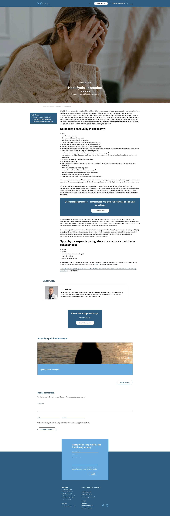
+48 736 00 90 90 (85, 318)
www (96, 264)
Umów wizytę (101, 3)
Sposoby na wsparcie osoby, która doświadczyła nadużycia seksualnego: (43, 120)
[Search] (89, 3)
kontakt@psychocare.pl (88, 497)
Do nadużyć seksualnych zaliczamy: (42, 117)
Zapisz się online (100, 211)
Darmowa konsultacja (118, 3)
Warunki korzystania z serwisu (90, 469)
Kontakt (84, 501)
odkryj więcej (125, 382)
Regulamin (84, 503)
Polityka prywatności (77, 469)
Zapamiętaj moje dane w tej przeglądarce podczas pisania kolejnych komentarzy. (64, 423)
